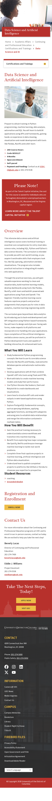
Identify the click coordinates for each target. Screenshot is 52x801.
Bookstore (9, 717)
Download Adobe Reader (14, 760)
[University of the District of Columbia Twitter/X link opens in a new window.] (6, 672)
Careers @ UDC (10, 687)
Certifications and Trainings (18, 48)
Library (7, 721)
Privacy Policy (10, 743)
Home (8, 41)
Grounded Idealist (15, 481)
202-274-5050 (22, 658)
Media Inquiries (10, 695)
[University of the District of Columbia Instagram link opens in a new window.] (14, 667)
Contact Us (9, 700)
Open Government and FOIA (16, 752)
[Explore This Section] (44, 64)
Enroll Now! (14, 507)
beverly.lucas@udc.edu (14, 557)
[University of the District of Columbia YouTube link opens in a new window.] (14, 672)
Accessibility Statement (14, 747)
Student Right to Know (14, 726)
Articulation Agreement (14, 756)
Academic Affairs (23, 41)
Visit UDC (26, 608)
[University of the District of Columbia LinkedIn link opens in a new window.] (21, 667)
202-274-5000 (16, 654)
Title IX (7, 730)
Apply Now (26, 600)
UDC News (8, 691)
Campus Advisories (12, 712)
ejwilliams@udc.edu (13, 574)
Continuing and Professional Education (25, 43)
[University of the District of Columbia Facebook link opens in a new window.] (6, 667)
